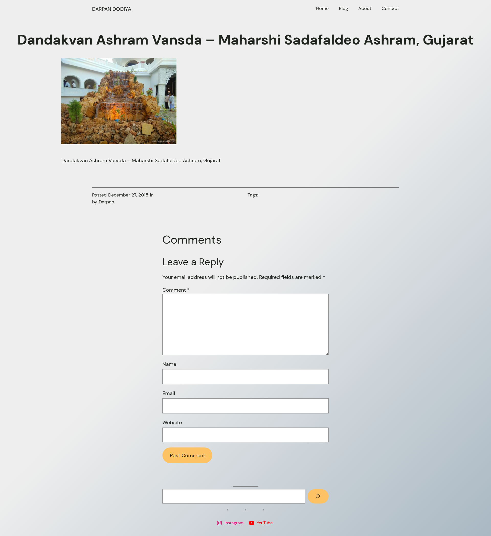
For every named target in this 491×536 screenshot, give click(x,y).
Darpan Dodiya (111, 9)
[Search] (318, 496)
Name (169, 364)
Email (168, 393)
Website (172, 422)
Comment (176, 290)
